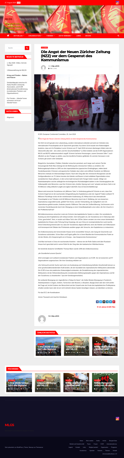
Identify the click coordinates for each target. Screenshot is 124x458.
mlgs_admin (55, 66)
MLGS (8, 19)
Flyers (89, 444)
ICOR (102, 444)
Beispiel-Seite (113, 440)
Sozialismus (83, 450)
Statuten (99, 450)
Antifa (98, 440)
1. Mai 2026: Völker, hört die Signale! (48, 348)
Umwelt (115, 450)
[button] (118, 36)
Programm (114, 447)
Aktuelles (18, 36)
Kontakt (78, 447)
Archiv (88, 36)
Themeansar (39, 447)
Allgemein (10, 117)
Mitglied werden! (93, 447)
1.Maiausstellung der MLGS (16, 70)
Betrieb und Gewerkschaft (77, 444)
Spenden (92, 450)
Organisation (34, 36)
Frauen (96, 444)
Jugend (70, 447)
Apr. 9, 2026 (71, 389)
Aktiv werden (65, 36)
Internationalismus (112, 444)
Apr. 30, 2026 (14, 389)
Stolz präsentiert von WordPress (14, 447)
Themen (49, 36)
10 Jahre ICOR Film (106, 307)
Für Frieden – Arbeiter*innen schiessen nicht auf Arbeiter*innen (17, 101)
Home (81, 440)
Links (78, 36)
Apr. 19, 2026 (43, 389)
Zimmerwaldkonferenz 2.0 (109, 454)
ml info (53, 352)
